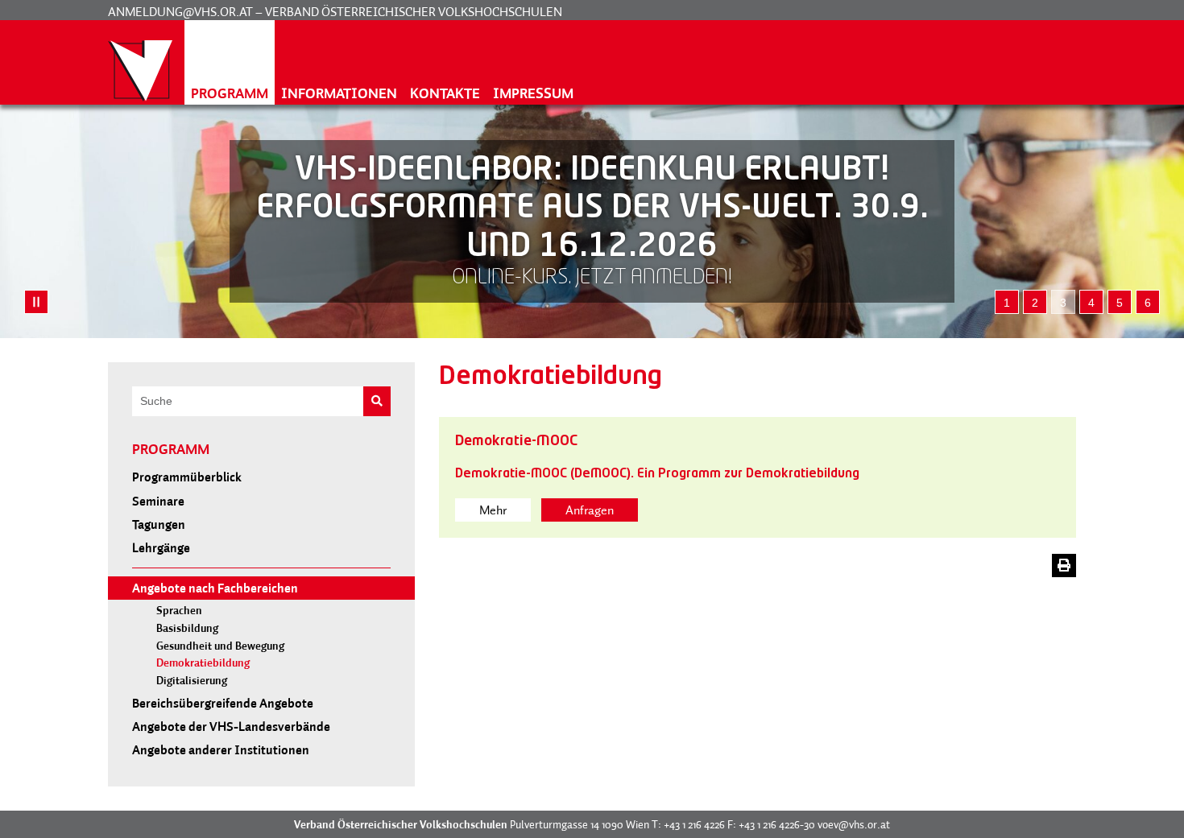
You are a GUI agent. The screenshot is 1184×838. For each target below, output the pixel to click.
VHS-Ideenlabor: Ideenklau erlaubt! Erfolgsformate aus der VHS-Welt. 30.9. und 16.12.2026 (592, 208)
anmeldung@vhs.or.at (180, 11)
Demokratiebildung (203, 663)
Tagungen (158, 524)
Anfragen (589, 510)
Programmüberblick (187, 477)
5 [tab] (1119, 302)
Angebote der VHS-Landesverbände (231, 726)
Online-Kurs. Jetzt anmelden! (592, 278)
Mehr (493, 510)
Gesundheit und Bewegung (220, 646)
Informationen (339, 93)
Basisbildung (187, 628)
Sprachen (179, 610)
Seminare (158, 501)
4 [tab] (1091, 302)
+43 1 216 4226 (694, 824)
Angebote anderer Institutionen (220, 749)
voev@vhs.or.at (854, 824)
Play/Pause (36, 302)
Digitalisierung (191, 680)
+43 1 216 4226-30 (777, 824)
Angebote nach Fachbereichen (215, 588)
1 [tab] (1007, 302)
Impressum (533, 93)
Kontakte (445, 93)
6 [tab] (1148, 302)
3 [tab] (1063, 302)
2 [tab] (1035, 302)
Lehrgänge (161, 547)
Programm (229, 93)
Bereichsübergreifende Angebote (222, 703)
